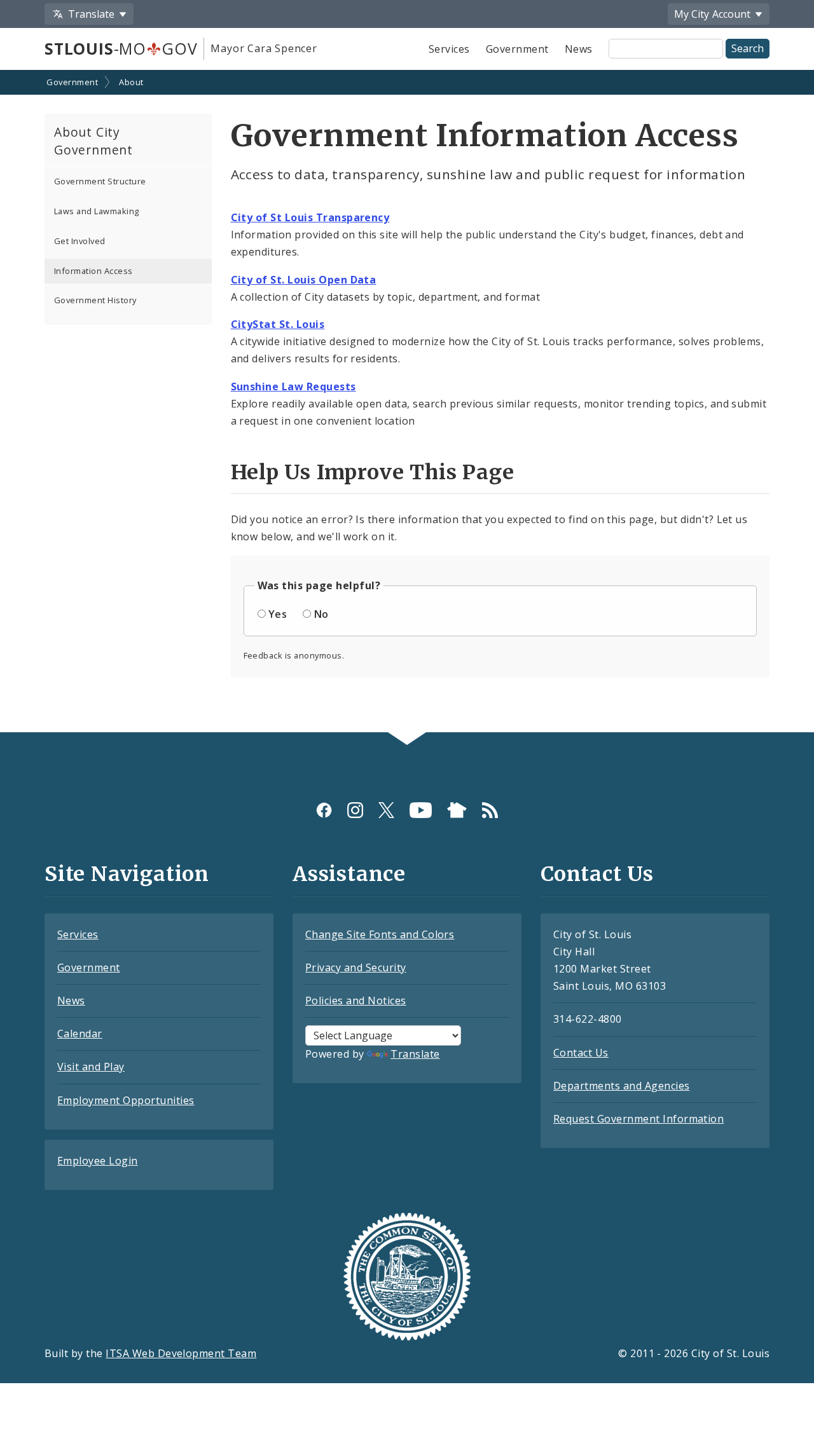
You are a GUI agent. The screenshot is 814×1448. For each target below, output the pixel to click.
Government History (95, 300)
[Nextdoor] (457, 810)
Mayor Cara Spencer (263, 48)
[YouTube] (421, 810)
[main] (407, 402)
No (321, 614)
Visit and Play (91, 1067)
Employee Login (97, 1161)
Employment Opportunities (126, 1100)
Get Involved (80, 241)
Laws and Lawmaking (96, 211)
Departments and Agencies (621, 1086)
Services (449, 49)
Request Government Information (638, 1119)
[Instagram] (355, 810)
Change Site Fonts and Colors (379, 934)
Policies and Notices (355, 1000)
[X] (386, 810)
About (131, 82)
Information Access (93, 271)
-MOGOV (121, 48)
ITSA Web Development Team (181, 1353)
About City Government (93, 141)
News (579, 49)
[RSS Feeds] (490, 810)
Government (517, 49)
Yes (277, 614)
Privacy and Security (355, 967)
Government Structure (100, 181)
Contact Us (581, 1053)
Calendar (79, 1034)
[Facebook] (324, 810)
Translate (414, 1054)
